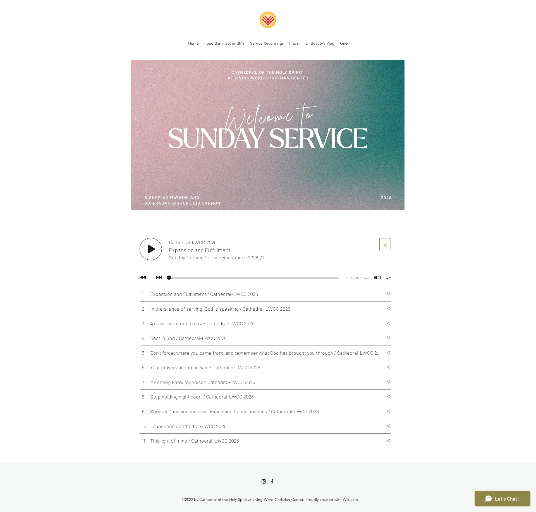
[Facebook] (272, 481)
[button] (266, 43)
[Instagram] (264, 481)
